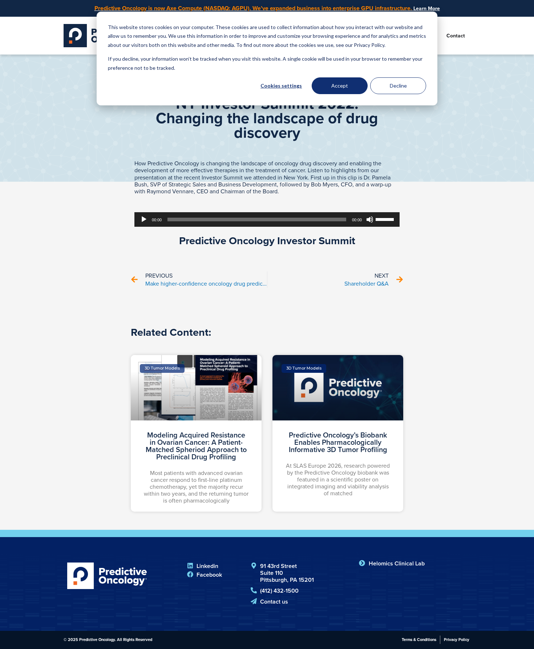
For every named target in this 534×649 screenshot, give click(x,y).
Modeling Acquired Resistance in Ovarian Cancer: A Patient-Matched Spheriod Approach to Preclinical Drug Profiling (196, 446)
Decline (398, 85)
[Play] (143, 219)
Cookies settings (281, 85)
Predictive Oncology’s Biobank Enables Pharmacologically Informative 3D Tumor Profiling (338, 442)
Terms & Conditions (419, 639)
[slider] (386, 218)
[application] (267, 219)
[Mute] (369, 219)
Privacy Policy (456, 639)
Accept (339, 85)
